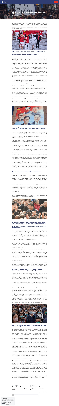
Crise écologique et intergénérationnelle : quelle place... (37, 388)
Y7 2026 (55, 2)
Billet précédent (15, 385)
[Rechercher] (52, 2)
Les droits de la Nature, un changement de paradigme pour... (19, 388)
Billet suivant (32, 385)
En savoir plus (10, 402)
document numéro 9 (25, 87)
